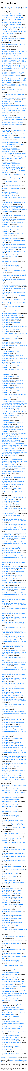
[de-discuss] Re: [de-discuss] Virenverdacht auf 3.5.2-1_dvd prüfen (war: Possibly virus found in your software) (14, 110)
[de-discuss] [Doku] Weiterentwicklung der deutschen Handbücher (12, 696)
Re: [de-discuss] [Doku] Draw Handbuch (12, 515)
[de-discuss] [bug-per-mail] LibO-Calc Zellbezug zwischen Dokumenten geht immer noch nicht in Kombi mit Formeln (14, 275)
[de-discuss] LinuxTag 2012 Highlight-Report (13, 824)
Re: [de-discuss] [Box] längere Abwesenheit (13, 870)
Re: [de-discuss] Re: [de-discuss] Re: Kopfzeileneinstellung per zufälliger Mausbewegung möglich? (11, 149)
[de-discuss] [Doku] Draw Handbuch (11, 566)
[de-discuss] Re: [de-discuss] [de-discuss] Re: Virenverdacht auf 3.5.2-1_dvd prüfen (13, 90)
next (2, 9)
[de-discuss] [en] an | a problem (10, 313)
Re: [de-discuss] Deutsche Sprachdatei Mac (13, 94)
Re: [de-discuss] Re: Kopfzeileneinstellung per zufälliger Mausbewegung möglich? (13, 141)
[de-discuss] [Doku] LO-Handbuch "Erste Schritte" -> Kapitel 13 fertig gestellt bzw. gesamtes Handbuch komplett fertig (14, 995)
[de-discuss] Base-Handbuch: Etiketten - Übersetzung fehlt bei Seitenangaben (12, 23)
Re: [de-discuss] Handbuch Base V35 (11, 627)
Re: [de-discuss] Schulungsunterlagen (11, 178)
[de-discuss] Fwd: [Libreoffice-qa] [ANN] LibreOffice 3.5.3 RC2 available (12, 776)
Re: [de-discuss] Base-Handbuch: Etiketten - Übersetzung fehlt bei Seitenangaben (13, 14)
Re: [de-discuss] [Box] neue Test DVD (11, 943)
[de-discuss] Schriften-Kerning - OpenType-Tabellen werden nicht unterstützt (12, 316)
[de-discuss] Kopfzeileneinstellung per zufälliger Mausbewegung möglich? (14, 434)
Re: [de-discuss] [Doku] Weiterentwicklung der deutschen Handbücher (13, 569)
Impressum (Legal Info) (12, 1057)
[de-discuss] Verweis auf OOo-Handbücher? (13, 940)
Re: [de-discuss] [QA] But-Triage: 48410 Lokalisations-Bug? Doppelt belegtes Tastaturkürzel (12, 1028)
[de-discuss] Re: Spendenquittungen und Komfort (14, 1032)
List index (25, 9)
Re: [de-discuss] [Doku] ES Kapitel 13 (11, 1053)
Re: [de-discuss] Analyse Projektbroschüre (12, 820)
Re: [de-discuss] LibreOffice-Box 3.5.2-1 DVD (13, 827)
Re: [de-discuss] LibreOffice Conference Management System (12, 576)
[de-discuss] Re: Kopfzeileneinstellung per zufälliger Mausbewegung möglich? (12, 207)
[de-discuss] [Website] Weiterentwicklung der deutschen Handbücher (13, 1013)
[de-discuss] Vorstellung (8, 888)
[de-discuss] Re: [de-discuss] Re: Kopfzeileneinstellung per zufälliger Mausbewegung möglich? (11, 163)
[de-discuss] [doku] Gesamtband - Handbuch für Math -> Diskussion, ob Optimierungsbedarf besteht (14, 688)
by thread (19, 9)
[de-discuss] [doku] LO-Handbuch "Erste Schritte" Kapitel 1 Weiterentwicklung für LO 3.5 (14, 757)
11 (14, 7)
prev (26, 7)
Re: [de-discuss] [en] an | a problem (11, 306)
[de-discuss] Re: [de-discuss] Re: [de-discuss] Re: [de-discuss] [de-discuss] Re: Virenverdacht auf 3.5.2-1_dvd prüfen (14, 80)
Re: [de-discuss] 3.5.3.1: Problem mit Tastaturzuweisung (11, 1047)
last (4, 9)
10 (11, 7)
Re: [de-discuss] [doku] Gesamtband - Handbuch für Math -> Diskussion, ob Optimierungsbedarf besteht (14, 468)
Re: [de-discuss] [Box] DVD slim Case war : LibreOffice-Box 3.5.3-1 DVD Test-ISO (13, 18)
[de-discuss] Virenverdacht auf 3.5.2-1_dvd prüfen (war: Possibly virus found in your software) (14, 157)
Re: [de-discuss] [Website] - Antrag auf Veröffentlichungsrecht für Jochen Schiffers (13, 1008)
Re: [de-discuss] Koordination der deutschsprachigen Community (10, 237)
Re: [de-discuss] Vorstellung (9, 880)
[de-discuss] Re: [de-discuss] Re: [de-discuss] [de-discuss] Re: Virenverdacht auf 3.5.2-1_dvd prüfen (14, 84)
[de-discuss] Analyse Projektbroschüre (11, 969)
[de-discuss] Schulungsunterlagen (10, 188)
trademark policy (23, 1069)
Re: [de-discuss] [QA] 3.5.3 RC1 (10, 873)
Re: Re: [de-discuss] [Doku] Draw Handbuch (13, 492)
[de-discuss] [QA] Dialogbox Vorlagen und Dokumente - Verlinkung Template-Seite (12, 123)
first (23, 7)
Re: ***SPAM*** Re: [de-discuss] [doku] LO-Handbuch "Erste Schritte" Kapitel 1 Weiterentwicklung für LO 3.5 (13, 548)
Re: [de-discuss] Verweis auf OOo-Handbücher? (14, 933)
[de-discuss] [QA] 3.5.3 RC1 (9, 877)
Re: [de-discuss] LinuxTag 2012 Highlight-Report (14, 759)
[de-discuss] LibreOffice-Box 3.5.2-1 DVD (12, 866)
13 (18, 7)
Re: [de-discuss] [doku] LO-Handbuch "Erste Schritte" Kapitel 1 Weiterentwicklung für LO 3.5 (14, 520)
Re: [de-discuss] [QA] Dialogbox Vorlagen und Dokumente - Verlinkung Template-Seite (13, 118)
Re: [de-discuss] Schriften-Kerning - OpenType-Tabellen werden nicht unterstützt (13, 198)
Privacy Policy (3, 1057)
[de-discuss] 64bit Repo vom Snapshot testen (13, 949)
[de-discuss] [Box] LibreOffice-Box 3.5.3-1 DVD (13, 303)
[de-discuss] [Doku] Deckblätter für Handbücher (14, 785)
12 (16, 7)
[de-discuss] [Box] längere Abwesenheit (12, 911)
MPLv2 (25, 1063)
